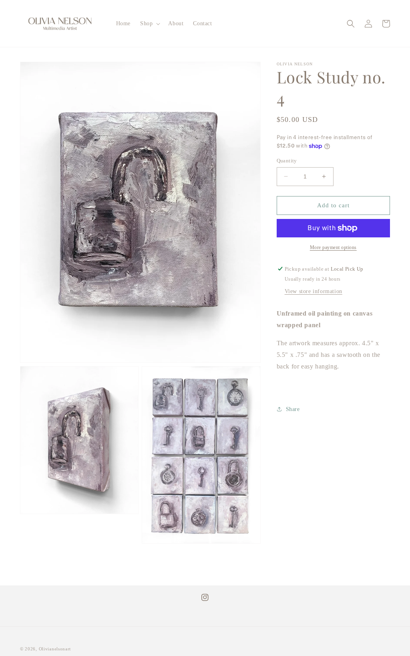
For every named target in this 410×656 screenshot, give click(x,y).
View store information (313, 291)
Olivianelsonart (55, 648)
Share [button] (293, 409)
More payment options (333, 247)
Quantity (287, 161)
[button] (149, 23)
